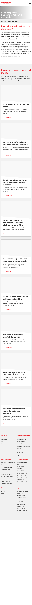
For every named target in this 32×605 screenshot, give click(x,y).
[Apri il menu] (30, 3)
